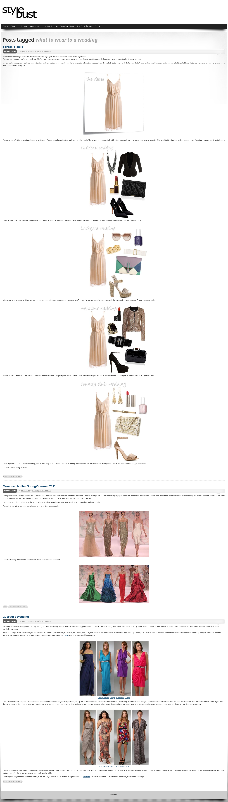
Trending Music (67, 26)
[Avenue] (114, 736)
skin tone (86, 777)
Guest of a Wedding (16, 616)
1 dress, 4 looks (13, 47)
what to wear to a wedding (12, 476)
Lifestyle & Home (50, 26)
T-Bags (112, 697)
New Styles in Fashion (41, 51)
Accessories (35, 26)
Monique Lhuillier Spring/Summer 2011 (29, 486)
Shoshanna (120, 766)
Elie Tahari (120, 697)
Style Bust (25, 51)
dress (5, 607)
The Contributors (84, 26)
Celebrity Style (9, 26)
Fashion (24, 26)
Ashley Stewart (103, 697)
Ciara (66, 635)
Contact (98, 26)
